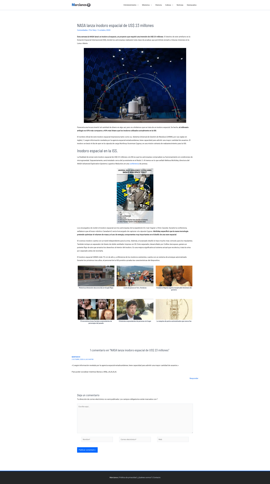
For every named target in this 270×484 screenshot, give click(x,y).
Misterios (146, 5)
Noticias (180, 5)
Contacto (157, 477)
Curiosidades (82, 30)
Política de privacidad (127, 477)
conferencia (134, 164)
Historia (158, 5)
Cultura (168, 5)
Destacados (191, 5)
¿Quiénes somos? (145, 477)
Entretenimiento (130, 5)
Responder (194, 378)
